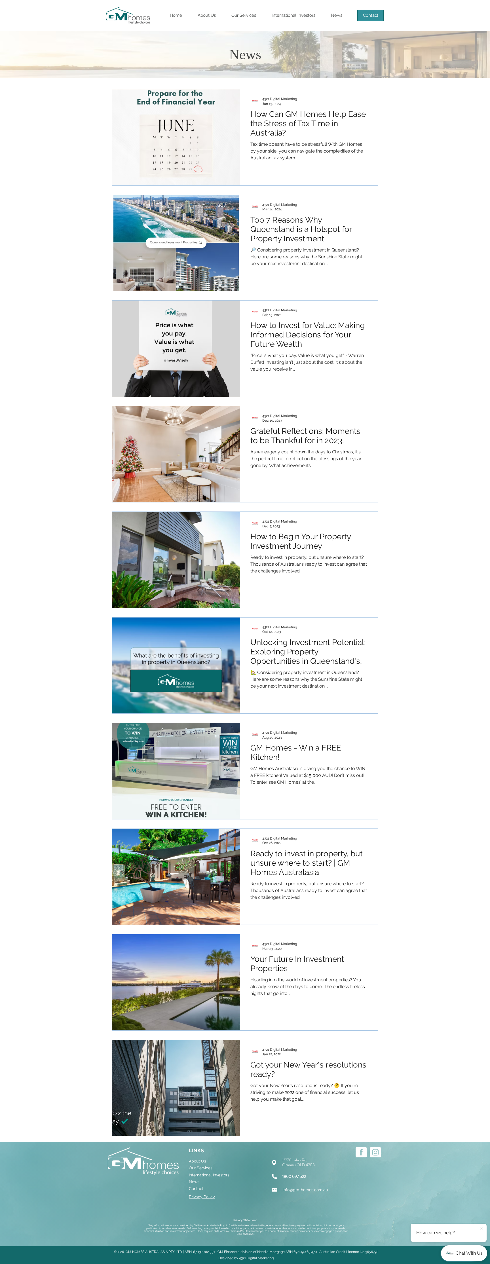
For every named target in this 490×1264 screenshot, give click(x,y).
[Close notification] (481, 1229)
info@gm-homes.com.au (305, 1189)
